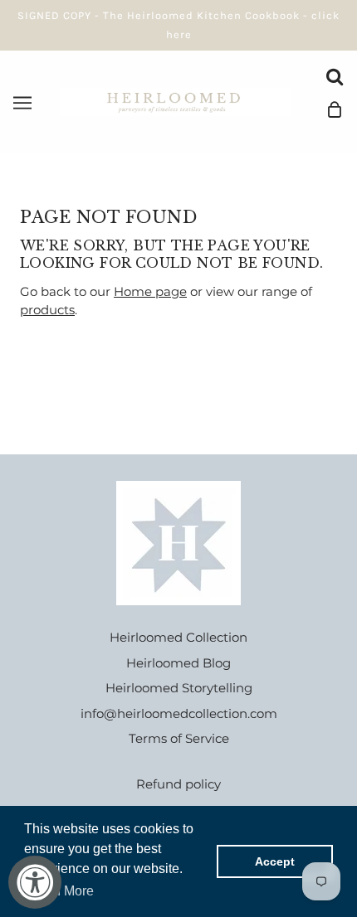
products (47, 310)
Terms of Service (179, 738)
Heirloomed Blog (178, 663)
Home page (150, 291)
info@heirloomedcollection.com (179, 713)
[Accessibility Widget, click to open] (34, 882)
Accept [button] (275, 861)
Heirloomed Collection (178, 637)
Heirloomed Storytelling (178, 688)
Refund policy (178, 784)
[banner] (175, 101)
